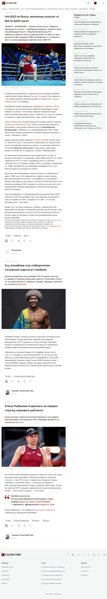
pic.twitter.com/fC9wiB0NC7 (38, 502)
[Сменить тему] (97, 3)
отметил (54, 220)
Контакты (84, 571)
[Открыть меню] (103, 3)
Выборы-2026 (14, 9)
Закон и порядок (71, 9)
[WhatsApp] (12, 241)
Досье (61, 9)
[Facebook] (24, 241)
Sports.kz (22, 284)
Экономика (6, 579)
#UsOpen (21, 502)
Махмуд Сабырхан (45, 106)
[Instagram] (6, 241)
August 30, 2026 (47, 505)
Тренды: (5, 9)
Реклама (84, 575)
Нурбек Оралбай (41, 140)
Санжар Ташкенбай (39, 96)
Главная (17, 236)
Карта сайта (85, 567)
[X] (30, 241)
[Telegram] (18, 241)
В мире (4, 583)
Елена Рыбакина (21, 521)
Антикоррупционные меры (51, 579)
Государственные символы (51, 575)
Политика (5, 571)
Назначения (83, 9)
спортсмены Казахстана (24, 376)
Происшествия (7, 567)
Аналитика (5, 575)
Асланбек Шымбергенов (15, 124)
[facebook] (83, 555)
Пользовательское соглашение (53, 567)
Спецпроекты (52, 9)
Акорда (92, 9)
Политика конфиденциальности (53, 571)
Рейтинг (35, 521)
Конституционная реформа (35, 9)
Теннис (46, 521)
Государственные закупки (51, 583)
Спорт (8, 236)
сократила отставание (43, 510)
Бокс (26, 236)
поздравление (54, 226)
